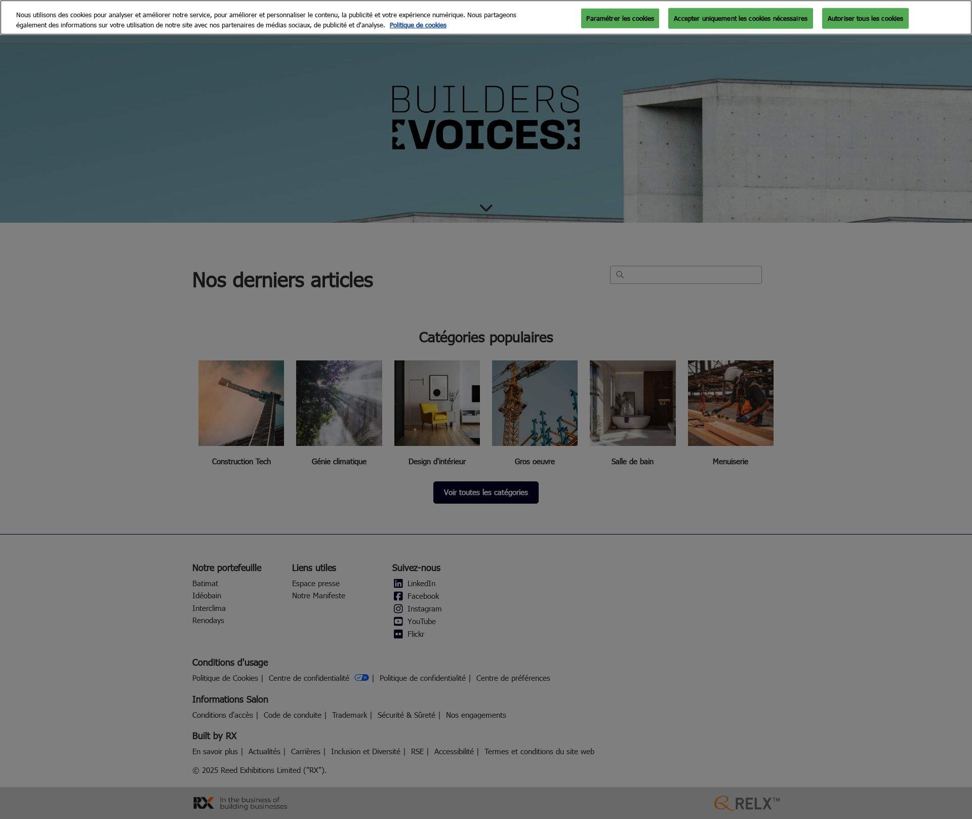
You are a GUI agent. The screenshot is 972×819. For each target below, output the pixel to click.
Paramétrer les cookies (620, 18)
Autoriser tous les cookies (865, 18)
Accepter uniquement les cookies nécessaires (740, 18)
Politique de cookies (418, 25)
